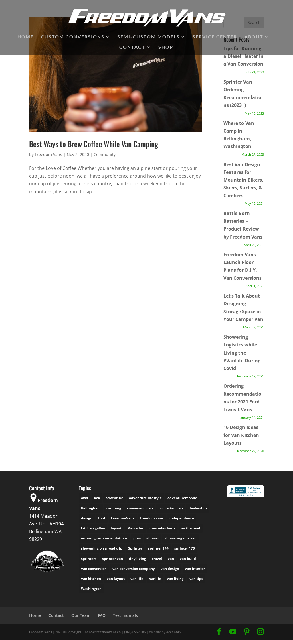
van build (188, 558)
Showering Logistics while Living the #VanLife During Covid (241, 352)
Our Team (80, 615)
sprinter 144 (158, 548)
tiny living (137, 558)
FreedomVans (122, 518)
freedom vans (152, 518)
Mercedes (135, 528)
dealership (198, 508)
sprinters (88, 558)
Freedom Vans (48, 154)
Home (25, 37)
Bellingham (91, 508)
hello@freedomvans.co (103, 632)
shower (152, 538)
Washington (91, 588)
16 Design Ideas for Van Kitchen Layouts (241, 435)
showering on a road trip (101, 548)
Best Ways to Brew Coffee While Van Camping (93, 143)
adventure (114, 497)
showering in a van (181, 538)
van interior (195, 568)
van (171, 558)
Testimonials (125, 615)
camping (113, 508)
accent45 (173, 632)
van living (175, 578)
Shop (165, 47)
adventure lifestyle (145, 497)
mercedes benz (162, 528)
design (86, 518)
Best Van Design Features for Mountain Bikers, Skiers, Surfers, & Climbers (243, 180)
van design (170, 568)
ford (101, 518)
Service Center (215, 37)
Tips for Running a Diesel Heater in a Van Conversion (243, 56)
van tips (196, 578)
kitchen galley (93, 528)
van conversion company (133, 568)
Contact (132, 47)
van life (136, 578)
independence (181, 518)
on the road (190, 528)
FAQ (102, 615)
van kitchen (91, 578)
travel (157, 558)
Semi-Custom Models (148, 37)
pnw (137, 538)
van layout (116, 578)
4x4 (97, 497)
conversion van (140, 508)
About (253, 37)
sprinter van (112, 558)
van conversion (94, 568)
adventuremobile (182, 497)
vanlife (155, 578)
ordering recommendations (104, 538)
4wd (84, 497)
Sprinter (135, 548)
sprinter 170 (184, 548)
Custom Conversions (72, 37)
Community (105, 154)
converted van (171, 508)
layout (116, 528)
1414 (34, 516)
